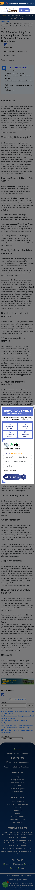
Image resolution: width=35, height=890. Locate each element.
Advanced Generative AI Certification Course (12, 884)
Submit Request (12, 477)
